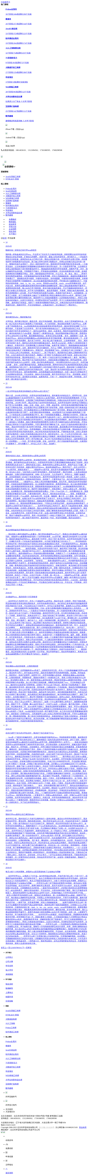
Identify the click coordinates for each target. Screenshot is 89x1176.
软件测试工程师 (12, 1032)
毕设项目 (9, 210)
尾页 (30, 948)
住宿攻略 (9, 1001)
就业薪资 (12, 224)
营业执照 (82, 1127)
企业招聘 (12, 229)
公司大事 (9, 962)
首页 (5, 238)
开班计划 (12, 227)
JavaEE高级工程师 (13, 177)
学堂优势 (9, 966)
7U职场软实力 (11, 208)
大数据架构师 (11, 1019)
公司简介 (9, 957)
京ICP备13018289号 (46, 1127)
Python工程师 (11, 1028)
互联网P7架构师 (12, 201)
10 (19, 948)
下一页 (25, 948)
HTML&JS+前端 (12, 179)
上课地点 (9, 993)
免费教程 (12, 219)
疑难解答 (9, 988)
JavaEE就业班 (11, 191)
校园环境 (9, 997)
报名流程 (12, 231)
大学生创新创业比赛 (14, 213)
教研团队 (12, 222)
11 (21, 948)
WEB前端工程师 (12, 198)
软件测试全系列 (12, 205)
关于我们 (12, 234)
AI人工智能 (10, 1023)
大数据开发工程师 (13, 196)
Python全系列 (11, 189)
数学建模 (9, 215)
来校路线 (9, 974)
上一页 (7, 948)
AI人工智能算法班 (13, 193)
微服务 (8, 203)
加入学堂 (9, 970)
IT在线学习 (5, 2)
